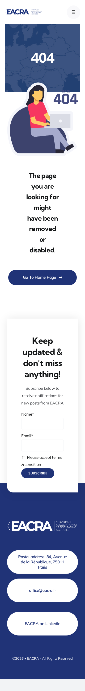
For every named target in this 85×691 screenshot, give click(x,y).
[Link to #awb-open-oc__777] (73, 12)
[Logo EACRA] (23, 9)
